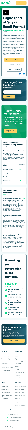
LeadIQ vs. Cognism (20, 395)
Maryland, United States (19, 30)
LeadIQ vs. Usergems (20, 402)
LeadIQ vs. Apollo (19, 389)
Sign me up (10, 131)
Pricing (16, 356)
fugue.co (21, 205)
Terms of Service (5, 392)
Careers (17, 369)
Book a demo (14, 340)
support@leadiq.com (15, 417)
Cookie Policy (5, 389)
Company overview (14, 64)
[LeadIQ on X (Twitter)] (23, 427)
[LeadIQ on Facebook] (22, 427)
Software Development (16, 201)
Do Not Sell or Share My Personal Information (6, 397)
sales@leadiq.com (14, 420)
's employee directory (13, 246)
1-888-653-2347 (14, 414)
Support (17, 366)
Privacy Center (19, 378)
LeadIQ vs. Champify (20, 405)
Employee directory (14, 69)
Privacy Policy (5, 386)
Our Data (17, 375)
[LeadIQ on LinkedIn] (24, 427)
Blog (16, 359)
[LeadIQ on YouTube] (26, 427)
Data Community (19, 372)
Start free (21, 3)
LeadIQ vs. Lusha (19, 392)
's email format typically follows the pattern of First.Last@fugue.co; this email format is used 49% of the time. (14, 222)
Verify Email (9, 96)
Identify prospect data (7, 356)
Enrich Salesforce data (7, 367)
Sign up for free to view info (14, 59)
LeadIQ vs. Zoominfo (20, 386)
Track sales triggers (6, 359)
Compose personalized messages (4, 363)
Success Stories (5, 370)
